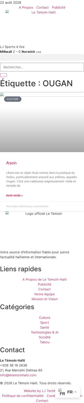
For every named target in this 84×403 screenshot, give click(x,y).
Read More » (14, 195)
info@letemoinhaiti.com (18, 375)
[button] (42, 57)
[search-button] (3, 75)
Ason (11, 162)
